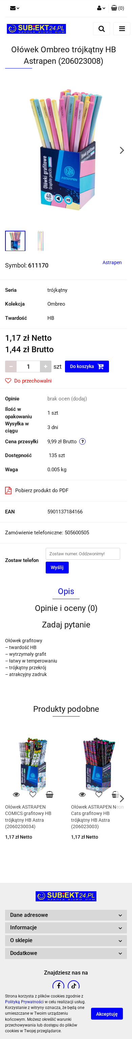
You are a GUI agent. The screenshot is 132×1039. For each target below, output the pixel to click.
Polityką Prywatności (24, 1002)
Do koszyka (82, 366)
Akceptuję (107, 1014)
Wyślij (57, 567)
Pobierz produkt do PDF (41, 490)
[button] (117, 8)
